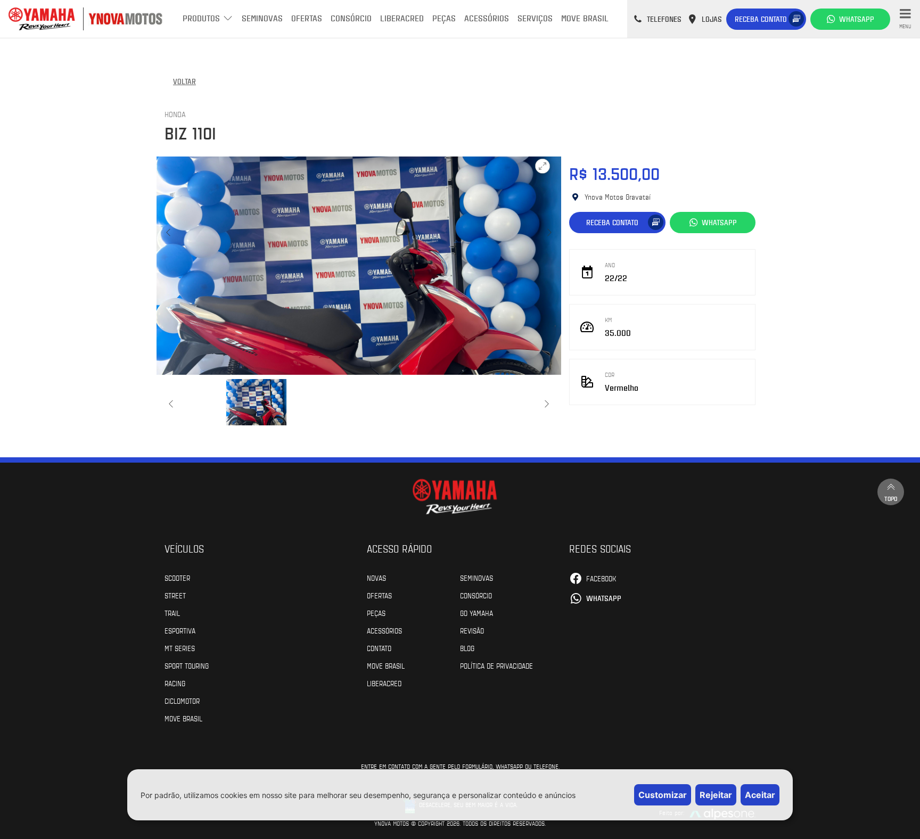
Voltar (184, 81)
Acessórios (486, 17)
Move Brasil (585, 17)
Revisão (472, 630)
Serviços (535, 17)
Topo (890, 498)
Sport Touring (187, 665)
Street (175, 595)
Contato (379, 648)
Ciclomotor (182, 700)
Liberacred (402, 17)
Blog (467, 648)
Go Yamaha (476, 613)
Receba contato (761, 19)
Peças (444, 17)
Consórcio (351, 17)
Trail (172, 613)
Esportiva (180, 630)
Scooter (177, 577)
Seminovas (262, 17)
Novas (376, 577)
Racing (175, 683)
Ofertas (306, 17)
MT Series (180, 648)
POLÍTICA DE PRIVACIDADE (496, 665)
